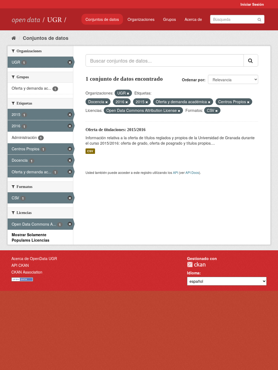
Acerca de (193, 19)
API (175, 172)
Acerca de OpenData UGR (34, 258)
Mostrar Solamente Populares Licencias (30, 237)
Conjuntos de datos (102, 19)
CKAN (196, 264)
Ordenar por (193, 79)
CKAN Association (26, 272)
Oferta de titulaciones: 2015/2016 (116, 129)
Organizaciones (141, 19)
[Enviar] (259, 19)
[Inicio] (13, 37)
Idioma (193, 272)
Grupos (169, 19)
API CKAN (20, 265)
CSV (90, 151)
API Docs (192, 172)
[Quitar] (128, 93)
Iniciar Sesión (252, 4)
